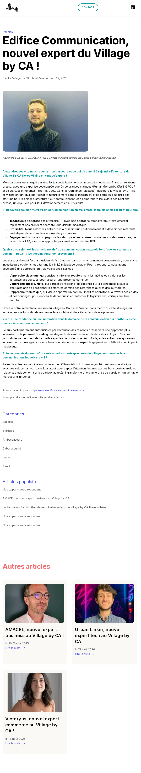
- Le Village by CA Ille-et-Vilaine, (26, 78)
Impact (7, 457)
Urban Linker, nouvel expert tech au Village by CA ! (102, 635)
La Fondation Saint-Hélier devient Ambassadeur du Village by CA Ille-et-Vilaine (54, 507)
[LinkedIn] (133, 7)
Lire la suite (12, 648)
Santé (6, 466)
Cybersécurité (12, 448)
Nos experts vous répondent (22, 489)
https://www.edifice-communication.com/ (57, 390)
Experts (8, 32)
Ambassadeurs (12, 439)
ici (62, 397)
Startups (8, 430)
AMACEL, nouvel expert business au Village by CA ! (37, 498)
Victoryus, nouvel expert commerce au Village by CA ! (32, 724)
